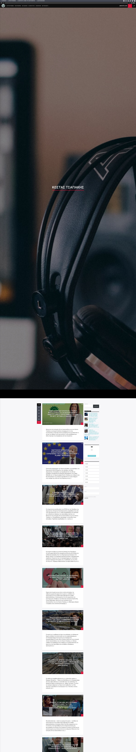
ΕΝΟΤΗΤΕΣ (32, 5)
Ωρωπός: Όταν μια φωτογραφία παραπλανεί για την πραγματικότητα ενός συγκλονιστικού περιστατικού (63, 713)
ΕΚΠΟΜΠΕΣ (18, 5)
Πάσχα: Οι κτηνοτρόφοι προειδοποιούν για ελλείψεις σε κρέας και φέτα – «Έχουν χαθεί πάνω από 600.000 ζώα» (92, 441)
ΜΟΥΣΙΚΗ (39, 5)
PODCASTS (45, 5)
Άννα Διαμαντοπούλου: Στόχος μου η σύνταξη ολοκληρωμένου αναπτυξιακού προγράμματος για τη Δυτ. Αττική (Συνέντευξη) (63, 421)
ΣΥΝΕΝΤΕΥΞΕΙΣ (62, 412)
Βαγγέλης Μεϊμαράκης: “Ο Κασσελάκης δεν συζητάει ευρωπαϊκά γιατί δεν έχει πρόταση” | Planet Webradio (63, 460)
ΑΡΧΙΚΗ (4, 0)
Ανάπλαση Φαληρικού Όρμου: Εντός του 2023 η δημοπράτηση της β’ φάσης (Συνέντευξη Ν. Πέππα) (62, 627)
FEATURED (44, 412)
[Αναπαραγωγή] (1, 2)
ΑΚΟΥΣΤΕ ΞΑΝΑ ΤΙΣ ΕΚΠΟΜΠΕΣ (26, 0)
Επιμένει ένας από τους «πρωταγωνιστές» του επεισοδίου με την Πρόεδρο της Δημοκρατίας (62, 502)
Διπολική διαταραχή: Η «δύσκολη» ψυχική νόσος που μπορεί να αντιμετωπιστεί (63, 585)
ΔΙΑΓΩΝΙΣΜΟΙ (41, 0)
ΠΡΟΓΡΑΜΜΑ (12, 0)
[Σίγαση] (131, 2)
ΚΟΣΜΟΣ (44, 746)
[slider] (133, 3)
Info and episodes (91, 463)
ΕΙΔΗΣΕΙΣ (25, 5)
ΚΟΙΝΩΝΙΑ (44, 703)
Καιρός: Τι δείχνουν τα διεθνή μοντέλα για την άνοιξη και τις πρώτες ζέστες (94, 446)
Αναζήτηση (96, 414)
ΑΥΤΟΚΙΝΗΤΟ (45, 661)
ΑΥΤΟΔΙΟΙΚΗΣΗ (45, 534)
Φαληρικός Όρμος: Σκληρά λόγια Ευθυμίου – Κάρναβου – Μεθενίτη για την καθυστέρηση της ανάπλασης (63, 670)
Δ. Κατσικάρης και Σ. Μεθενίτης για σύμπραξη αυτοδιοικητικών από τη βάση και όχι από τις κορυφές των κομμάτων (63, 544)
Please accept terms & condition (91, 504)
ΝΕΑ (57, 534)
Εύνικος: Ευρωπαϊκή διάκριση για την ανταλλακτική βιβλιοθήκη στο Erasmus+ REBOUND (91, 428)
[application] (68, 3)
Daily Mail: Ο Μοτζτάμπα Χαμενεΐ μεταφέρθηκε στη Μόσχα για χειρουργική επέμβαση (92, 434)
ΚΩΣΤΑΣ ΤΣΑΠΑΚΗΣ (50, 412)
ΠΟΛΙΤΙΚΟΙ (56, 412)
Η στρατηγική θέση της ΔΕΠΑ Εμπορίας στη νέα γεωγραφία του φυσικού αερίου (93, 423)
